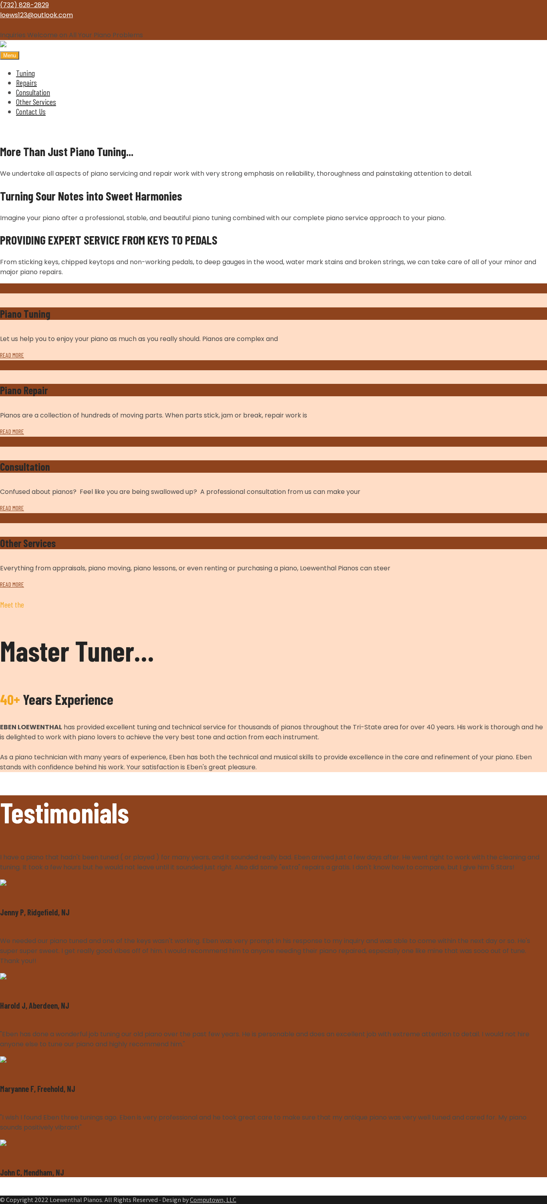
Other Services (36, 101)
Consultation (33, 92)
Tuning (25, 73)
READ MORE (12, 355)
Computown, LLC (213, 1200)
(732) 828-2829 (24, 5)
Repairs (26, 82)
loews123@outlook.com (36, 15)
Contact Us (31, 111)
